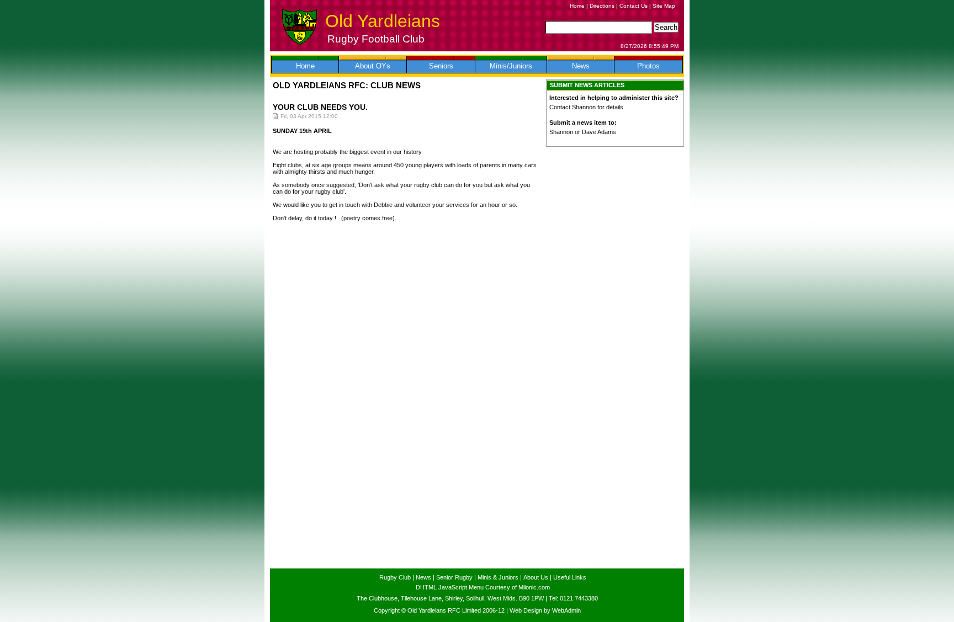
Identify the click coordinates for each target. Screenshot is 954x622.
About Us (535, 577)
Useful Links (569, 577)
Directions (602, 6)
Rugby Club (395, 577)
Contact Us (633, 6)
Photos (648, 66)
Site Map (664, 6)
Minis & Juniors (498, 577)
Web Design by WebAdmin (545, 610)
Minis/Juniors (511, 66)
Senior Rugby (454, 577)
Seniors (441, 66)
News (581, 66)
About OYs (372, 66)
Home (577, 6)
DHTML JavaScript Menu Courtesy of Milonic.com (483, 587)
